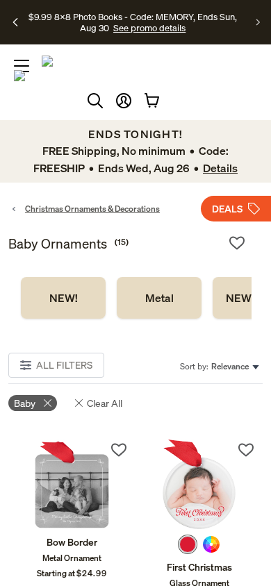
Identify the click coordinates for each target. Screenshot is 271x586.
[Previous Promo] (15, 22)
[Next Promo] (258, 22)
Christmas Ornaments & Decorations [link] (92, 208)
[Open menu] (21, 66)
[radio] (187, 544)
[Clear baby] (48, 403)
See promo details (149, 28)
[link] (63, 298)
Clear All (104, 403)
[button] (123, 100)
